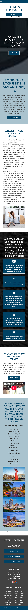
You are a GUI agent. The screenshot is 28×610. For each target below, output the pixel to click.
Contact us (14, 378)
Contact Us (14, 551)
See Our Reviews (14, 561)
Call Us (14, 53)
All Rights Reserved (20, 607)
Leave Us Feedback (14, 556)
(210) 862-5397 (14, 14)
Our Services (13, 118)
